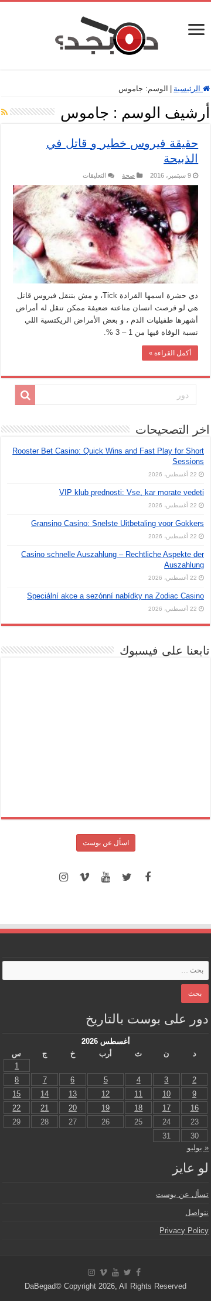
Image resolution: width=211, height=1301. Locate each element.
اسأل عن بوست (106, 843)
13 (73, 1093)
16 (194, 1107)
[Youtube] (105, 877)
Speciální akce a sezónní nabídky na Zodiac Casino (115, 595)
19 (105, 1107)
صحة (128, 175)
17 (166, 1107)
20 (73, 1107)
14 (44, 1093)
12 (105, 1093)
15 (16, 1093)
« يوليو (198, 1147)
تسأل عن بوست (182, 1194)
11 (138, 1093)
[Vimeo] (84, 877)
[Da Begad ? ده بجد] (105, 33)
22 (16, 1107)
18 (138, 1107)
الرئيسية (188, 88)
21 (44, 1107)
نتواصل (197, 1212)
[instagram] (63, 877)
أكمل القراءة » (170, 353)
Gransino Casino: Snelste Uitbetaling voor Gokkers (117, 523)
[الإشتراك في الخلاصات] (4, 112)
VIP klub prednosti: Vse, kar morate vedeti (131, 492)
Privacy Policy (184, 1230)
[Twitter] (126, 877)
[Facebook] (147, 877)
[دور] (25, 395)
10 (166, 1093)
